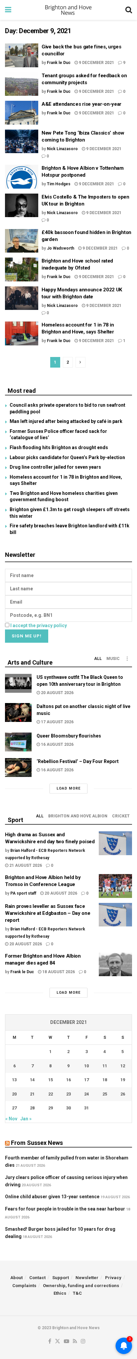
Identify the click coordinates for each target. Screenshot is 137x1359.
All (98, 658)
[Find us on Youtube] (66, 1341)
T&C (77, 1293)
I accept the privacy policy (38, 625)
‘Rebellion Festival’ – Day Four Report (78, 761)
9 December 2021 (96, 62)
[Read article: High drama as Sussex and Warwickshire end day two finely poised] (115, 843)
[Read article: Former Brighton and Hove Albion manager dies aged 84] (115, 964)
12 (122, 1065)
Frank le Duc (58, 62)
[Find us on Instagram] (83, 1341)
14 (32, 1079)
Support (60, 1277)
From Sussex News (37, 1142)
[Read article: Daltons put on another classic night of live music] (18, 712)
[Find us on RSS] (75, 1341)
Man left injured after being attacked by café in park (66, 421)
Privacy (113, 1277)
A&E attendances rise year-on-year (83, 104)
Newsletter (86, 1277)
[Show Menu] (8, 10)
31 (86, 1107)
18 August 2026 (58, 972)
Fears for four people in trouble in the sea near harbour (65, 1208)
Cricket (121, 816)
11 (104, 1065)
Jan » (26, 1118)
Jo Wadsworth (60, 248)
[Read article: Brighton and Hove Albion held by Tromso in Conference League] (115, 886)
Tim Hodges (58, 184)
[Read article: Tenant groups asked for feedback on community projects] (21, 84)
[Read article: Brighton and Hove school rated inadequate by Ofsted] (21, 269)
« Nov (11, 1118)
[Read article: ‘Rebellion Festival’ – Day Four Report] (18, 767)
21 (32, 1094)
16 (68, 1079)
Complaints (24, 1285)
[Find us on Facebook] (49, 1341)
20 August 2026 (56, 692)
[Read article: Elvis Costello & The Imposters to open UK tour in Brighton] (21, 205)
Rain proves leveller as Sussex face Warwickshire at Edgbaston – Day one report (47, 913)
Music (113, 658)
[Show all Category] (127, 659)
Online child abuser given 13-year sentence (52, 1196)
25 (104, 1094)
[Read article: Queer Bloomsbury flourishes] (18, 742)
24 (86, 1094)
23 (68, 1094)
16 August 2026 (56, 744)
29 (50, 1107)
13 (14, 1079)
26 (122, 1094)
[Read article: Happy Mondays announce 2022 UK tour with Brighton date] (21, 298)
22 (50, 1094)
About (16, 1277)
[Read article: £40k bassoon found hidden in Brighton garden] (21, 241)
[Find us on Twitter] (57, 1341)
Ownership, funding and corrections (81, 1285)
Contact (37, 1277)
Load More (68, 788)
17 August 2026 (56, 722)
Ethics (60, 1293)
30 (68, 1107)
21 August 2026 (25, 865)
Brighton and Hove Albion (77, 816)
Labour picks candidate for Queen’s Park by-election (67, 457)
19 (122, 1079)
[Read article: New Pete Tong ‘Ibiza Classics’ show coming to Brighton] (21, 141)
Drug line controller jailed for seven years (55, 467)
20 (14, 1094)
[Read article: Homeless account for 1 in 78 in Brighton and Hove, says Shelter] (21, 333)
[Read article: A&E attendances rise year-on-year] (21, 113)
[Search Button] (128, 10)
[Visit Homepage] (68, 10)
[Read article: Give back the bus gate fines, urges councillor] (21, 55)
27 (14, 1107)
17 (86, 1079)
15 (50, 1079)
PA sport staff (23, 893)
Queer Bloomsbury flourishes (69, 736)
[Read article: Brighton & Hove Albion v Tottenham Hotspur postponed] (21, 177)
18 (104, 1079)
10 (86, 1065)
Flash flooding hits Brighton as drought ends (59, 447)
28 (32, 1107)
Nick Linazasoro (62, 149)
